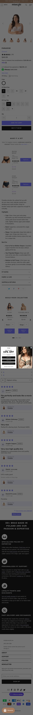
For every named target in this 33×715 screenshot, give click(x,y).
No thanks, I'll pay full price (8, 366)
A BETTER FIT (8, 357)
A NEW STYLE (8, 360)
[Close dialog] (31, 347)
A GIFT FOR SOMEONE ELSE (8, 363)
